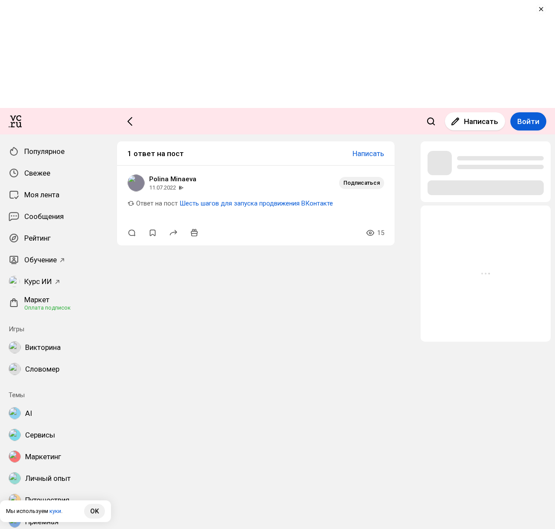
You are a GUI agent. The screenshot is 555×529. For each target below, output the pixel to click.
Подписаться (361, 183)
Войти (528, 121)
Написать (481, 121)
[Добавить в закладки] (153, 233)
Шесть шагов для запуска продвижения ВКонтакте (256, 203)
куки (55, 511)
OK (94, 511)
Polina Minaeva (172, 179)
